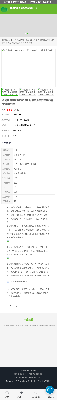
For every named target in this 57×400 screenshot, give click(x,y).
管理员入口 (38, 381)
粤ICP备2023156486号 (36, 374)
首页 (12, 40)
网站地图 (47, 381)
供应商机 (20, 40)
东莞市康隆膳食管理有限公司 (23, 378)
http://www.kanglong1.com (11, 306)
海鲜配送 (30, 40)
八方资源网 (20, 381)
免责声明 (29, 381)
